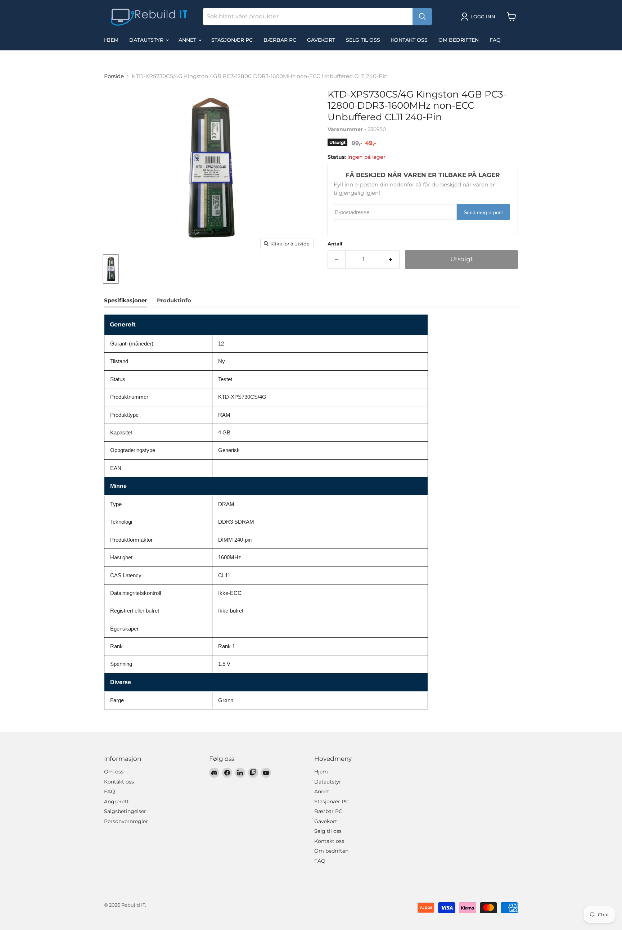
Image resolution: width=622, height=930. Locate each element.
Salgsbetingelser (125, 811)
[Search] (422, 16)
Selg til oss (363, 40)
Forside (114, 76)
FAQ (495, 40)
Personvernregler (126, 821)
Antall (335, 244)
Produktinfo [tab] (174, 300)
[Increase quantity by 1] (391, 259)
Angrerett (116, 801)
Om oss (113, 771)
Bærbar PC (279, 40)
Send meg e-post (483, 212)
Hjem (111, 40)
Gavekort (321, 40)
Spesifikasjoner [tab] (125, 300)
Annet (188, 40)
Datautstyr (147, 40)
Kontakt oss (409, 40)
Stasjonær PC (232, 40)
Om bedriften (458, 40)
